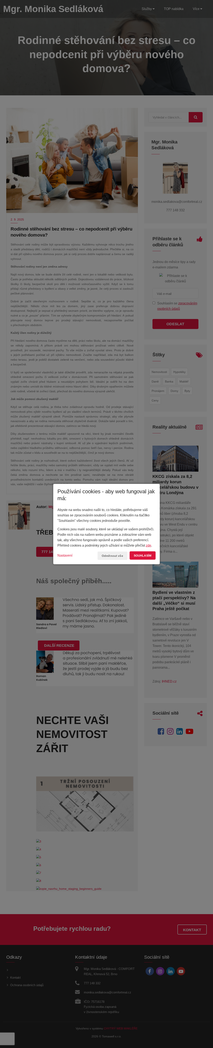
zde (148, 545)
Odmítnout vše (112, 555)
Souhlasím (142, 555)
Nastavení (64, 555)
